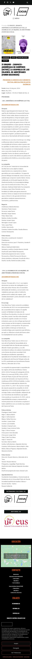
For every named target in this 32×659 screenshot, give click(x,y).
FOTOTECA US (16, 613)
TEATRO (5, 60)
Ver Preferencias (16, 652)
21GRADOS (6, 57)
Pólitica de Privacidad (18, 656)
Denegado (16, 648)
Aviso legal (26, 656)
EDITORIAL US (16, 609)
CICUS (14, 57)
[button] (16, 18)
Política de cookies (7, 656)
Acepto (16, 643)
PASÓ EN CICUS (22, 57)
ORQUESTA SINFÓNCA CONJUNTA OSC (16, 618)
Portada (4, 25)
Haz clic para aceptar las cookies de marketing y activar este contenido (16, 556)
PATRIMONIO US (16, 604)
